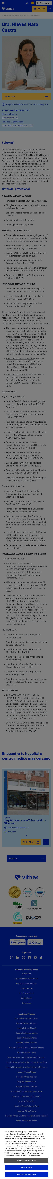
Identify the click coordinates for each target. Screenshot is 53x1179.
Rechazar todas (26, 1167)
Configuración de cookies (26, 1160)
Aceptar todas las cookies (26, 1174)
